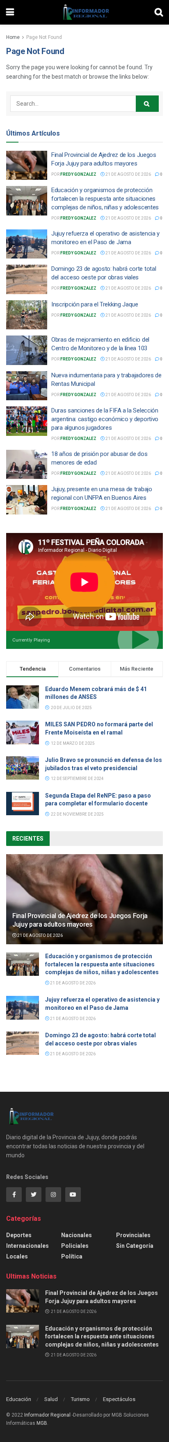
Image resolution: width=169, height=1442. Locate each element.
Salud (51, 1399)
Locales (17, 1256)
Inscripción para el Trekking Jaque (94, 304)
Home (13, 37)
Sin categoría (134, 1245)
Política (71, 1256)
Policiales (75, 1245)
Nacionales (76, 1235)
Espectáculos (119, 1399)
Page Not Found (44, 37)
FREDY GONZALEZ (78, 174)
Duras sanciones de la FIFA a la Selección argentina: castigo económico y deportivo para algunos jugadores (104, 419)
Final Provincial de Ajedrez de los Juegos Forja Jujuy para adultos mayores (80, 920)
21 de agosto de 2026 (128, 174)
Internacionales (27, 1245)
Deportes (19, 1235)
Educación (18, 1399)
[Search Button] (147, 103)
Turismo (80, 1399)
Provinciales (133, 1235)
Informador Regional (47, 1415)
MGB (42, 1423)
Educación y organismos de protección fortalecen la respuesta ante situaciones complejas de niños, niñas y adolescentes (105, 198)
